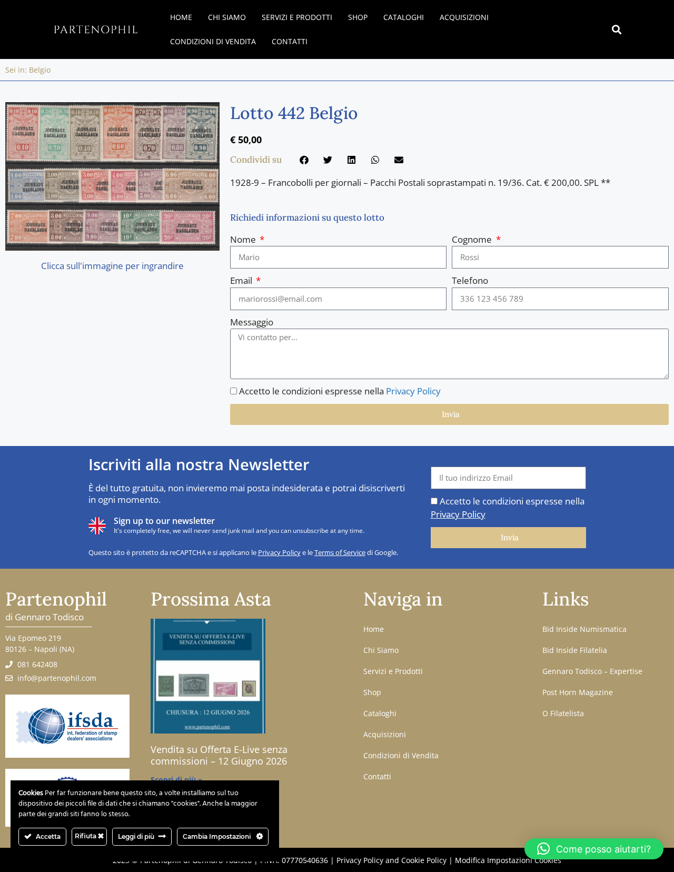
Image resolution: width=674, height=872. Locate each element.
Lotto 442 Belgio (294, 113)
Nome (244, 239)
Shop (358, 17)
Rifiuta (86, 836)
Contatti (290, 41)
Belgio (40, 70)
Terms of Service (339, 552)
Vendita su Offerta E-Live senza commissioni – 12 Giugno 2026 (219, 755)
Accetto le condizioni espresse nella (340, 391)
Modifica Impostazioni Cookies (508, 860)
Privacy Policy (413, 391)
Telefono (470, 280)
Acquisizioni (464, 17)
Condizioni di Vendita (213, 41)
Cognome (473, 239)
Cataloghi (403, 17)
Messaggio (251, 322)
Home (181, 17)
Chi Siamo (227, 17)
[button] (617, 29)
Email (242, 280)
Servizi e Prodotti (297, 17)
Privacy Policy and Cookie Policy (391, 860)
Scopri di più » (177, 780)
